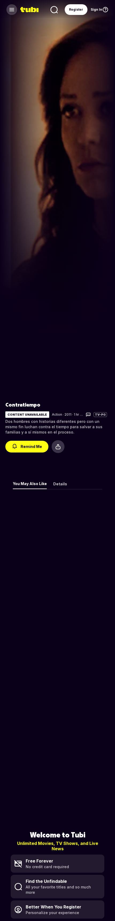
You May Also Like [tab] (30, 483)
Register (76, 9)
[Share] (58, 446)
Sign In (96, 9)
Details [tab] (60, 484)
